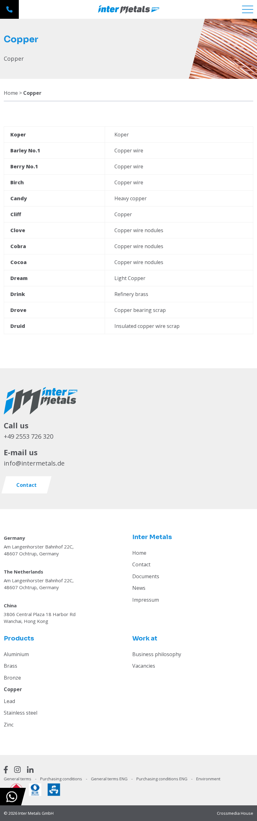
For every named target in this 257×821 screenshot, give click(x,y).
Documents (145, 576)
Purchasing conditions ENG (162, 779)
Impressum (145, 599)
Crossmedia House (235, 813)
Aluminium (16, 654)
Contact (141, 564)
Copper (13, 689)
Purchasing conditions (61, 779)
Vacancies (143, 665)
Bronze (12, 677)
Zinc (8, 724)
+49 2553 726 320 (28, 436)
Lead (9, 701)
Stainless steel (20, 712)
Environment (208, 779)
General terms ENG (109, 779)
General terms (18, 779)
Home (11, 92)
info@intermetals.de (34, 463)
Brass (10, 665)
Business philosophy (156, 654)
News (138, 587)
